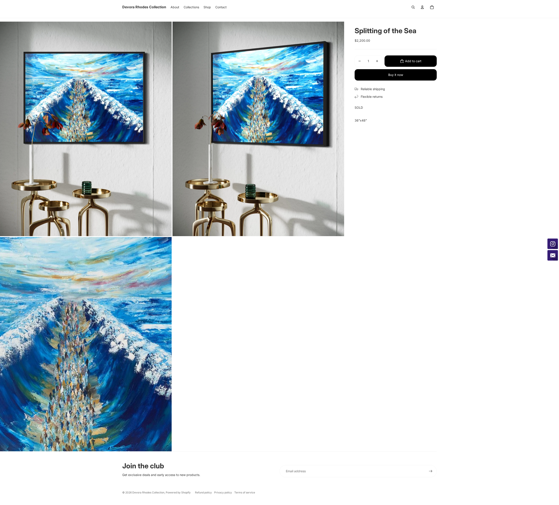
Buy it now (395, 75)
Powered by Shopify (178, 492)
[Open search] (413, 7)
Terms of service (244, 492)
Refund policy (203, 492)
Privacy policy (223, 492)
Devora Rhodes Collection (148, 492)
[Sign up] (430, 471)
